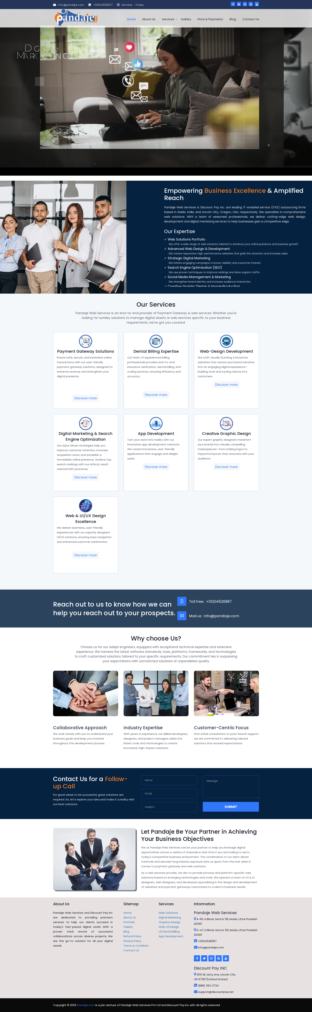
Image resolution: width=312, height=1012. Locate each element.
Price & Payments (210, 19)
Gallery (186, 19)
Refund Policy (132, 936)
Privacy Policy (132, 941)
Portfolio (129, 922)
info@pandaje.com (70, 5)
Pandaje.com (86, 1005)
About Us (148, 19)
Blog (232, 19)
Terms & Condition (136, 945)
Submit (231, 806)
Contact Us (131, 950)
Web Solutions (168, 913)
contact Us (250, 19)
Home (131, 19)
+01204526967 (102, 5)
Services (168, 19)
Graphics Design (169, 922)
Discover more (85, 398)
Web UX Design (169, 927)
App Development (171, 936)
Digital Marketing (170, 917)
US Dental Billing (169, 931)
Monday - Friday (132, 5)
